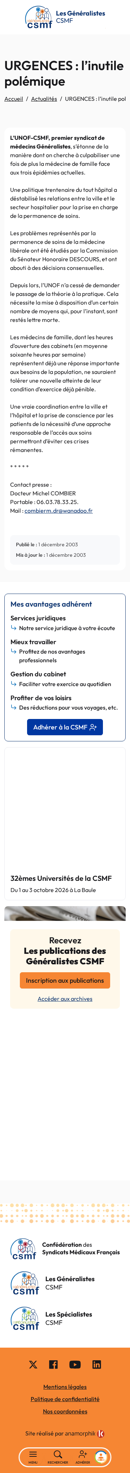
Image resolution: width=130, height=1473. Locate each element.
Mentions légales (65, 1386)
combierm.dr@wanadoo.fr (59, 510)
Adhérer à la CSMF (60, 727)
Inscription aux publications (65, 980)
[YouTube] (75, 1364)
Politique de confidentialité (65, 1399)
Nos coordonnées (65, 1411)
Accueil (13, 98)
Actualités (44, 98)
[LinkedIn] (96, 1364)
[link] (85, 1434)
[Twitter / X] (33, 1364)
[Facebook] (53, 1364)
